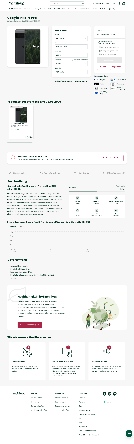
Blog (107, 3)
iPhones (27, 9)
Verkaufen (59, 393)
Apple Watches (59, 9)
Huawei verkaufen (62, 410)
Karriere (82, 402)
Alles (22, 226)
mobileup (83, 393)
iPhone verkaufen (61, 398)
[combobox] (67, 3)
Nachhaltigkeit (84, 410)
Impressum (83, 427)
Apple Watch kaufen (39, 410)
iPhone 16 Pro (85, 9)
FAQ (80, 418)
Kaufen (34, 393)
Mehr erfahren (98, 3)
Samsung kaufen (37, 406)
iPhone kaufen (36, 398)
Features (72, 188)
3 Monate (12, 226)
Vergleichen (116, 67)
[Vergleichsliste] (114, 3)
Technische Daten (120, 187)
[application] (67, 243)
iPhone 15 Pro (72, 9)
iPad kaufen (35, 402)
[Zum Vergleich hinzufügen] (27, 136)
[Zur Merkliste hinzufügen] (31, 136)
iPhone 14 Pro (97, 9)
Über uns (82, 398)
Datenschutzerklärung (87, 431)
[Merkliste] (119, 3)
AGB (80, 422)
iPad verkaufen (60, 402)
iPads (49, 9)
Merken (103, 67)
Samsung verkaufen (62, 406)
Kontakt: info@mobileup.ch (89, 435)
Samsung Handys (39, 9)
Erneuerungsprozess (87, 414)
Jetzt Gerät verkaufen (110, 158)
